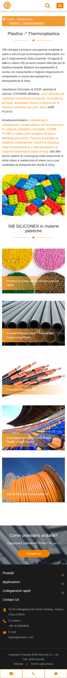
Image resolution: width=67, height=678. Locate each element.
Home (10, 19)
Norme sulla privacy (42, 663)
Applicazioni (25, 19)
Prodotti (8, 573)
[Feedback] (56, 674)
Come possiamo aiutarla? (34, 535)
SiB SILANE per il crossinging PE (27, 494)
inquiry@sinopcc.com (21, 637)
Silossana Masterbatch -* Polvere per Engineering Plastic (29, 335)
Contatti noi (33, 553)
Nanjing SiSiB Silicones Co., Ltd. (41, 654)
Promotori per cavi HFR (21, 389)
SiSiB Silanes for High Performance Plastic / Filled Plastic (29, 439)
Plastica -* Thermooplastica (26, 23)
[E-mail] (11, 674)
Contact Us (11, 599)
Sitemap (18, 663)
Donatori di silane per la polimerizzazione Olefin (32, 283)
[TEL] (33, 674)
